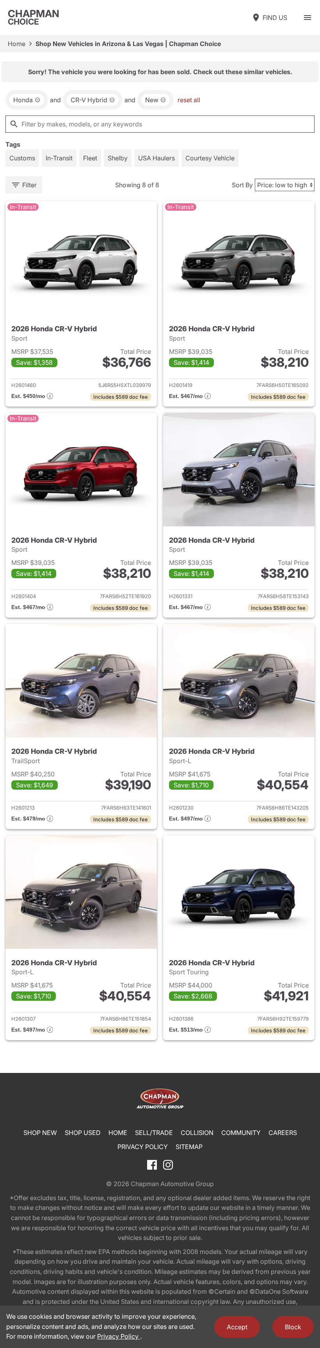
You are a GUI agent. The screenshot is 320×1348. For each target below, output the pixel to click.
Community (241, 1133)
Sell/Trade (154, 1133)
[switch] (307, 17)
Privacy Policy (142, 1147)
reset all (189, 100)
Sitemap (189, 1147)
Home (16, 44)
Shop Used (83, 1133)
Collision (197, 1133)
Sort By (242, 185)
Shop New (40, 1133)
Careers (282, 1133)
